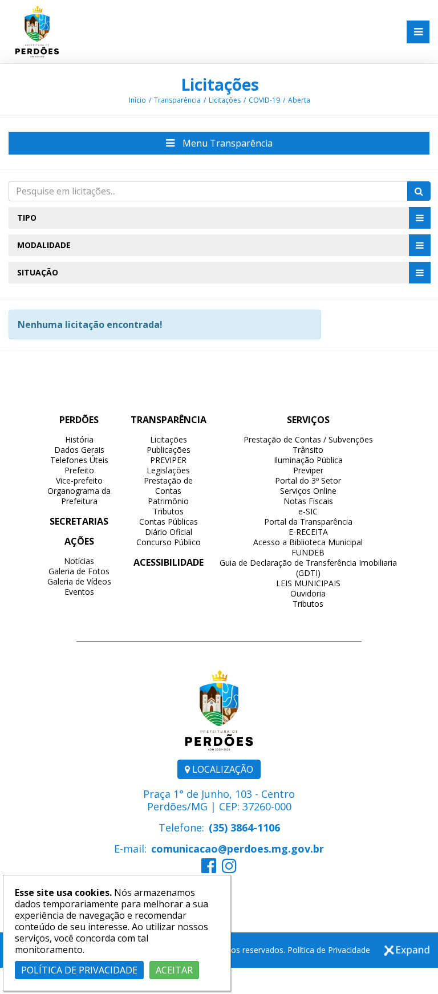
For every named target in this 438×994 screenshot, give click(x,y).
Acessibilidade (168, 562)
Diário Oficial (168, 531)
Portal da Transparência (308, 521)
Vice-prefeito (79, 480)
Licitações (220, 84)
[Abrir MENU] (418, 32)
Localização (221, 769)
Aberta (299, 100)
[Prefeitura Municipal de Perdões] (37, 31)
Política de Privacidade (328, 949)
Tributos (168, 511)
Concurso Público (168, 542)
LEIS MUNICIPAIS (308, 583)
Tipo (26, 217)
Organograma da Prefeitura (79, 495)
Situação (37, 272)
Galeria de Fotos (79, 571)
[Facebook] (208, 868)
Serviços (308, 419)
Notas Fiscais (308, 501)
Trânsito (308, 449)
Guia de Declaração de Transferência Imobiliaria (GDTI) (308, 567)
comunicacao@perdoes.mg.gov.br (237, 848)
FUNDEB (308, 552)
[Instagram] (229, 868)
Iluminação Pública (308, 460)
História (79, 439)
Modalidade (44, 245)
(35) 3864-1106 (244, 827)
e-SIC (308, 511)
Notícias (79, 560)
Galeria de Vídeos (79, 581)
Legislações (168, 470)
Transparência (177, 100)
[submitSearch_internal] (419, 191)
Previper (308, 470)
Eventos (79, 591)
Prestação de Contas (168, 485)
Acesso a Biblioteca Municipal (308, 542)
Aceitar (174, 970)
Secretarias (79, 521)
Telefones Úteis (79, 460)
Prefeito (79, 470)
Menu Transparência (226, 143)
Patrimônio (168, 501)
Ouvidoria (308, 593)
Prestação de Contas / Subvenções (308, 439)
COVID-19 (264, 100)
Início (137, 100)
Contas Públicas (168, 521)
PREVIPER (168, 460)
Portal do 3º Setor (308, 480)
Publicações (168, 449)
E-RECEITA (308, 531)
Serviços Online (308, 490)
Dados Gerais (79, 449)
